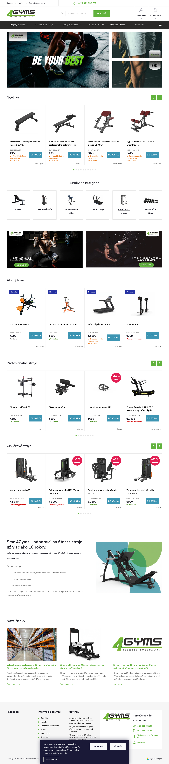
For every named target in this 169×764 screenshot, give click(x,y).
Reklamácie (45, 737)
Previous (153, 97)
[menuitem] (19, 25)
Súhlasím (117, 746)
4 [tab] (81, 169)
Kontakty (10, 3)
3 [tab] (78, 169)
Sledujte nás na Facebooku (147, 736)
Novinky (21, 3)
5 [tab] (83, 169)
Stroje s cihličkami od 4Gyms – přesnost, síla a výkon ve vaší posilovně (81, 729)
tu (66, 753)
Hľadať (101, 13)
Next (159, 97)
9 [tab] (92, 169)
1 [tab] (73, 169)
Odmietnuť (98, 746)
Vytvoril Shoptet (156, 758)
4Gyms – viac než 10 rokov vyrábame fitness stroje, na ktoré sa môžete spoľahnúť (82, 737)
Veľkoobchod (46, 733)
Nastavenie (51, 759)
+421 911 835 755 (144, 726)
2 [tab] (76, 169)
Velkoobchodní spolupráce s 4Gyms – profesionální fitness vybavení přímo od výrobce (81, 720)
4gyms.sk (141, 742)
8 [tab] (90, 169)
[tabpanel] (26, 135)
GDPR (43, 729)
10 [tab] (95, 169)
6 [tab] (85, 169)
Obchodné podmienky (37, 3)
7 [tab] (88, 169)
